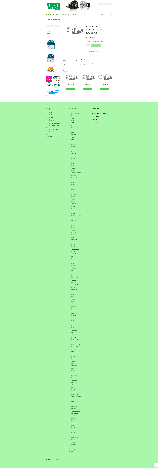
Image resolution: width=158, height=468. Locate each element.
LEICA (73, 251)
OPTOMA (74, 308)
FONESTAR (74, 206)
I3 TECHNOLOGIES (76, 222)
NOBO (73, 301)
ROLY (73, 358)
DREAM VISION (75, 177)
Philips (73, 320)
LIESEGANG (74, 258)
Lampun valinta (54, 131)
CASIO (73, 149)
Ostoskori (53, 114)
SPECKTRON (75, 394)
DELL (73, 165)
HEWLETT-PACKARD (76, 215)
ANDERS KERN (75, 127)
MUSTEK (74, 294)
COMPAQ (74, 161)
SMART (73, 389)
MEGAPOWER (75, 284)
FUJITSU (74, 208)
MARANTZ (74, 268)
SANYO (73, 373)
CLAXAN (74, 158)
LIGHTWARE (74, 261)
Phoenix (74, 322)
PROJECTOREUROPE (76, 344)
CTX (73, 163)
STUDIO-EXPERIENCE (76, 396)
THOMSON (74, 406)
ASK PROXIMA (75, 134)
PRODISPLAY (75, 339)
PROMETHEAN (75, 346)
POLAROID (74, 332)
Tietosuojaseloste (55, 125)
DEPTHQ (74, 170)
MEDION (74, 280)
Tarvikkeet (73, 449)
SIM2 (73, 387)
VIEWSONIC (74, 427)
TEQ (73, 404)
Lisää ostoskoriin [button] (70, 89)
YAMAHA (74, 442)
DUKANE (74, 180)
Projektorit (73, 446)
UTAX (73, 420)
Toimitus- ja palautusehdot (57, 123)
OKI (73, 303)
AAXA (73, 118)
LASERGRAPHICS (75, 249)
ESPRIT (73, 199)
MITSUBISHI (74, 289)
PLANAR (74, 327)
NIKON (73, 299)
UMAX (73, 415)
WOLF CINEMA (75, 437)
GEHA (73, 213)
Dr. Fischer (74, 175)
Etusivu (49, 19)
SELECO (74, 382)
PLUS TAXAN (74, 330)
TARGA (73, 399)
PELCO (73, 318)
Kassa (52, 117)
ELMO (73, 189)
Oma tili (52, 112)
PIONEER (74, 325)
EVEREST (74, 201)
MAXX (73, 275)
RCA (73, 351)
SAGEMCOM (74, 365)
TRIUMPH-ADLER (76, 413)
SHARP (73, 384)
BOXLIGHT (74, 144)
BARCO (73, 139)
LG (72, 256)
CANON (73, 146)
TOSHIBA (74, 408)
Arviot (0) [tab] (65, 64)
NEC (73, 296)
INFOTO (74, 232)
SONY (73, 392)
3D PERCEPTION (75, 113)
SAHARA (74, 368)
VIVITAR (74, 432)
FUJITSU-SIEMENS (76, 211)
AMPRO (73, 125)
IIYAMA (73, 227)
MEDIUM (74, 282)
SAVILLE (74, 377)
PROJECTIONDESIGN (76, 342)
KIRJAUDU (83, 14)
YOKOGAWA (74, 444)
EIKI (73, 182)
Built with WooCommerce (60, 461)
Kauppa (47, 14)
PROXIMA (74, 349)
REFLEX (73, 353)
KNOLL (73, 242)
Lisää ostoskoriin (96, 45)
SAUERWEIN (74, 375)
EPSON (73, 196)
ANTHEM (74, 130)
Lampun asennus (65, 14)
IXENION (74, 234)
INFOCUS (74, 230)
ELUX (73, 191)
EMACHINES (74, 194)
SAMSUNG (74, 370)
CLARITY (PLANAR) (76, 156)
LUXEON (74, 265)
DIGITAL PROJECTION (77, 172)
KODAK (73, 244)
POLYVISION (74, 334)
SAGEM (73, 363)
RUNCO (73, 361)
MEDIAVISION (75, 277)
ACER (59, 19)
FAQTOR (74, 203)
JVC (73, 237)
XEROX (73, 439)
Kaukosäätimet (74, 108)
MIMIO (73, 287)
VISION (73, 430)
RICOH (73, 356)
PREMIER (74, 337)
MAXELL (74, 270)
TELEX (73, 401)
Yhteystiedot (76, 14)
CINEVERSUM (75, 153)
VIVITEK (74, 434)
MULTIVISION (75, 292)
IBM (73, 225)
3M (72, 115)
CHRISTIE (74, 151)
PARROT (74, 315)
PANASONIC (74, 313)
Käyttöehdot (56, 14)
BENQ (73, 141)
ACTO (73, 122)
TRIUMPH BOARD (76, 411)
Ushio (73, 418)
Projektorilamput (54, 19)
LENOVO (74, 253)
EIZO (73, 184)
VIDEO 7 (74, 423)
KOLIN (73, 246)
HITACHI (74, 218)
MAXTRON (74, 273)
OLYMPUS (74, 306)
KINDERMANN (75, 239)
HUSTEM (74, 220)
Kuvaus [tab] (64, 60)
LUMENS (74, 263)
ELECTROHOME (75, 187)
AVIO (73, 137)
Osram (73, 311)
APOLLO (74, 132)
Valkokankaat (73, 451)
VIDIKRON (74, 425)
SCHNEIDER (74, 380)
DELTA (73, 168)
